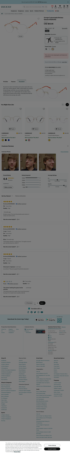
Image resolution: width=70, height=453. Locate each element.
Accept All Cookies (52, 449)
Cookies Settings (52, 445)
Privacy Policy (17, 451)
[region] (35, 447)
